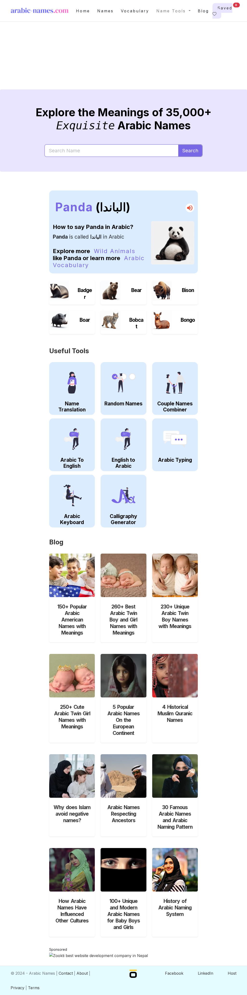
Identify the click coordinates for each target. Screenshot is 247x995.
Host (232, 973)
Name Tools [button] (172, 10)
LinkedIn (205, 973)
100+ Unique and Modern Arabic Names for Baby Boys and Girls (123, 914)
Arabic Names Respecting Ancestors (123, 813)
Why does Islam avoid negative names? (72, 813)
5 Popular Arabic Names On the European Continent (123, 720)
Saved (224, 6)
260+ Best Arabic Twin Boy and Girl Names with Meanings (123, 620)
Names (105, 10)
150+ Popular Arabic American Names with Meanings (72, 620)
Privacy (17, 987)
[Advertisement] (123, 59)
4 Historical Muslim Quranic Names (175, 713)
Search (190, 151)
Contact (66, 973)
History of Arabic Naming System (175, 907)
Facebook (174, 973)
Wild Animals (114, 251)
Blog (203, 10)
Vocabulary (135, 10)
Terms (34, 987)
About (82, 973)
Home (83, 10)
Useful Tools (69, 351)
